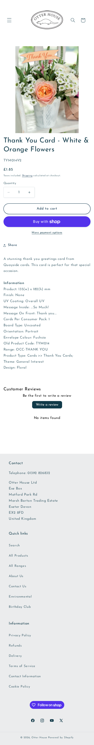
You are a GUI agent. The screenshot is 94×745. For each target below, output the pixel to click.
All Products (18, 555)
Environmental (20, 596)
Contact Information (25, 676)
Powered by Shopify (61, 737)
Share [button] (12, 245)
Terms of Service (22, 666)
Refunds (15, 645)
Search (14, 545)
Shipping (27, 175)
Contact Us (17, 586)
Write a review (47, 404)
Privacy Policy (20, 635)
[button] (9, 20)
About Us (16, 576)
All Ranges (17, 566)
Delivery (15, 656)
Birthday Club (20, 607)
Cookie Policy (19, 686)
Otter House (39, 737)
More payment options (47, 232)
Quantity (9, 183)
